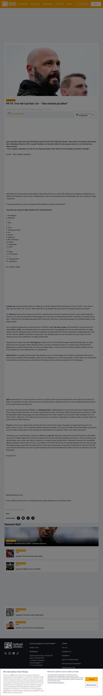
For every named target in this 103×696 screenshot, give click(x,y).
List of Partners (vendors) (55, 683)
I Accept (91, 679)
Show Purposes (91, 685)
